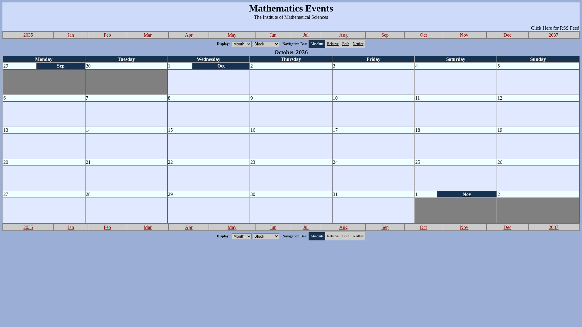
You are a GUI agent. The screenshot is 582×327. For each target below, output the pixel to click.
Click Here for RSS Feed (555, 28)
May (232, 35)
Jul (306, 35)
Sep (385, 35)
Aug (343, 35)
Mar (148, 35)
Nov (464, 35)
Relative (333, 44)
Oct (423, 35)
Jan (71, 35)
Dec (507, 35)
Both (345, 44)
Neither (358, 44)
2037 (553, 35)
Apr (188, 35)
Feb (107, 35)
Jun (273, 35)
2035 (28, 35)
